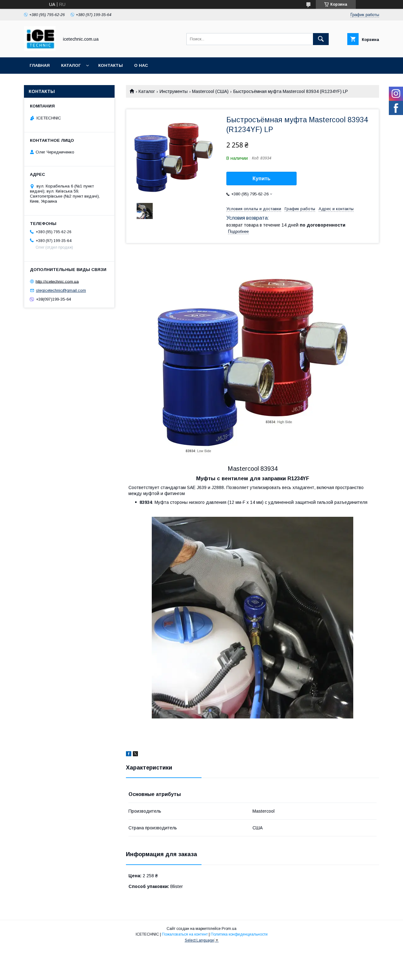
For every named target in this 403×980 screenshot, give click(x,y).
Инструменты (174, 91)
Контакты (110, 65)
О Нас (141, 65)
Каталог (71, 65)
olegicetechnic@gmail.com (61, 290)
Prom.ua (229, 928)
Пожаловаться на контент (185, 934)
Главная (40, 65)
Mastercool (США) (210, 91)
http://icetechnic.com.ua (57, 281)
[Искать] (321, 39)
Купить (261, 178)
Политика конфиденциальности (239, 934)
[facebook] (128, 754)
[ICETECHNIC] (39, 49)
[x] (135, 754)
